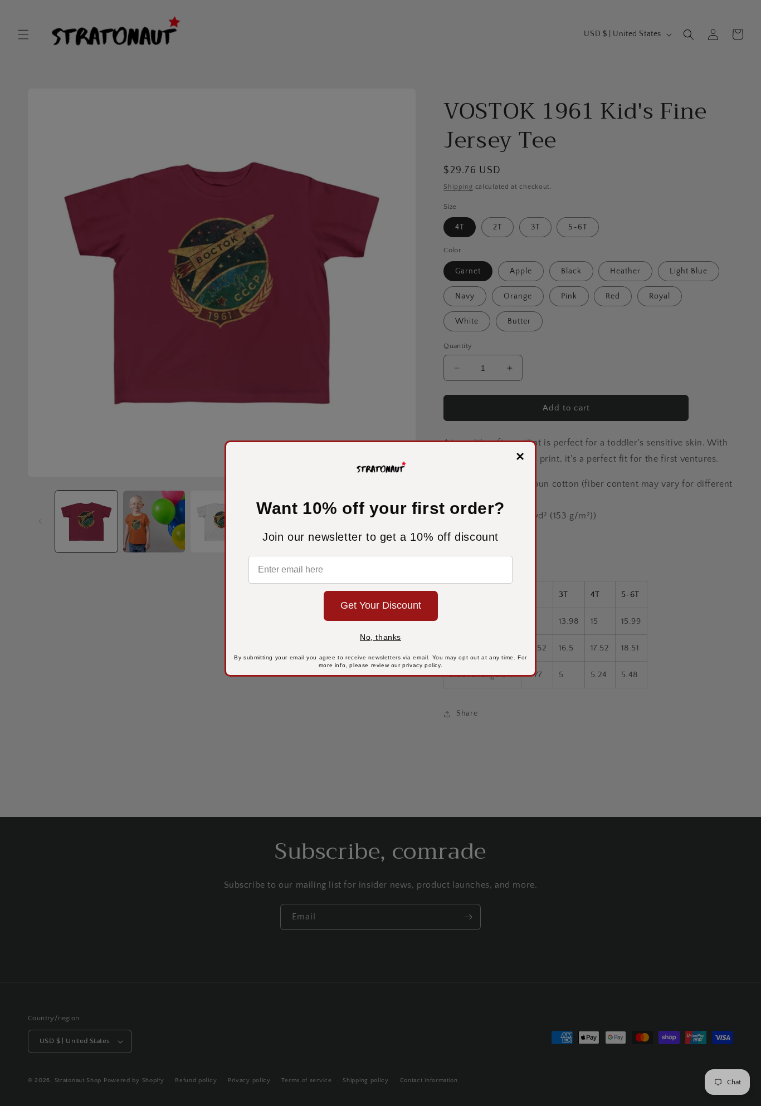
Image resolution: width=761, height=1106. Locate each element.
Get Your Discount (380, 605)
